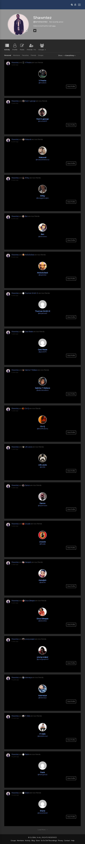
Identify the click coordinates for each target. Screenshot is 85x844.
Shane (27, 793)
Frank (27, 754)
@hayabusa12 (42, 313)
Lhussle (27, 524)
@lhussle (43, 544)
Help (72, 840)
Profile (14, 49)
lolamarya (28, 677)
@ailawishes (42, 621)
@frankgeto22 (42, 774)
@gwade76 (42, 352)
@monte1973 (42, 121)
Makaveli (28, 139)
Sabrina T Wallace (31, 370)
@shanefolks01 (42, 813)
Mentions (16, 55)
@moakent (42, 83)
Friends (31, 49)
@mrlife (42, 467)
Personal (7, 55)
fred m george (30, 101)
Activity (7, 49)
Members (20, 840)
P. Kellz (27, 716)
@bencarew (42, 236)
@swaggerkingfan (42, 198)
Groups (42, 49)
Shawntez (15, 62)
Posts (22, 49)
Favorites (25, 55)
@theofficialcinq (42, 428)
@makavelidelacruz (42, 159)
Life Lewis (28, 447)
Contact (67, 840)
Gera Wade (29, 332)
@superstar (42, 275)
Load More (42, 830)
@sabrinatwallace (42, 390)
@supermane (42, 505)
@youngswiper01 (42, 659)
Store (38, 840)
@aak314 (42, 582)
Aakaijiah (28, 562)
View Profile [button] (71, 86)
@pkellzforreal (42, 736)
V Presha (28, 62)
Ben (26, 216)
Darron (27, 485)
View (53, 26)
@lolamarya (42, 697)
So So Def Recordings (49, 840)
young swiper (30, 639)
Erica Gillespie (30, 601)
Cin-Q (27, 408)
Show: (60, 55)
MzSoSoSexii (29, 255)
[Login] (75, 4)
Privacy (60, 840)
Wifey (27, 178)
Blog (33, 840)
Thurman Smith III (31, 293)
